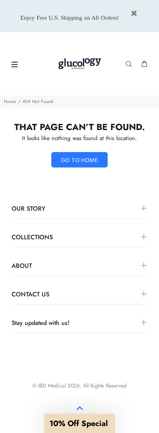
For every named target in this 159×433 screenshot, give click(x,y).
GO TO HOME (79, 160)
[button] (79, 423)
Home (10, 101)
